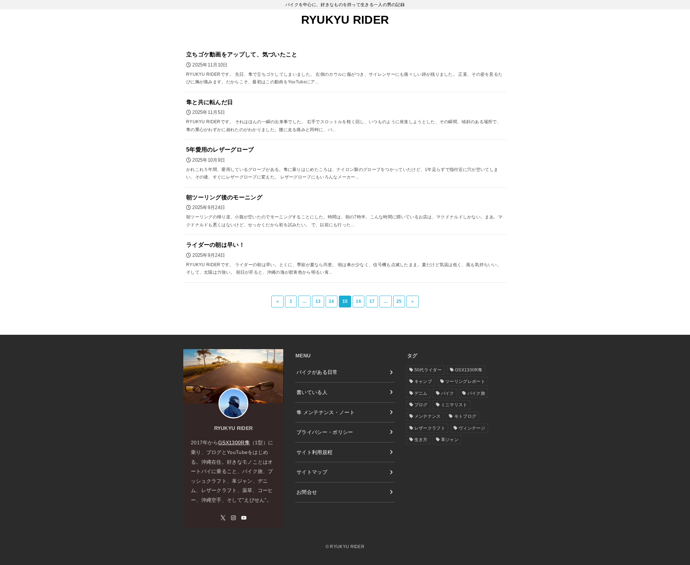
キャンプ (423, 381)
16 (358, 301)
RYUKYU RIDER (345, 19)
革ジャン (450, 439)
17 (372, 301)
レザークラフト (429, 428)
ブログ (421, 404)
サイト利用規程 (314, 452)
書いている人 (311, 392)
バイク (447, 393)
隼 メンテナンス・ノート (325, 412)
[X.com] (223, 517)
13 (318, 301)
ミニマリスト (454, 404)
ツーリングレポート (465, 381)
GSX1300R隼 (234, 442)
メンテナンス (427, 416)
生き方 (421, 439)
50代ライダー (428, 369)
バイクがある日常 (317, 372)
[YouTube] (244, 517)
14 (331, 301)
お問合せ (306, 492)
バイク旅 (476, 393)
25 (399, 301)
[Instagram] (233, 517)
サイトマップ (311, 472)
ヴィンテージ (472, 428)
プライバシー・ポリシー (324, 432)
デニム (421, 393)
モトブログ (465, 416)
